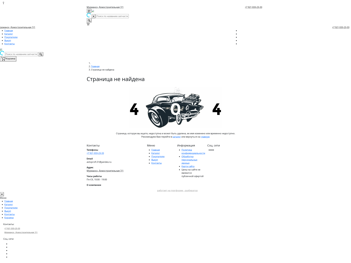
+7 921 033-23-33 (253, 7)
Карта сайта (188, 166)
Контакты (9, 43)
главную (205, 136)
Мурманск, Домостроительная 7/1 (105, 7)
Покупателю (11, 37)
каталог (177, 136)
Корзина (9, 217)
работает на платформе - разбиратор (177, 190)
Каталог (8, 33)
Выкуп (7, 40)
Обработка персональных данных (189, 160)
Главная (8, 30)
